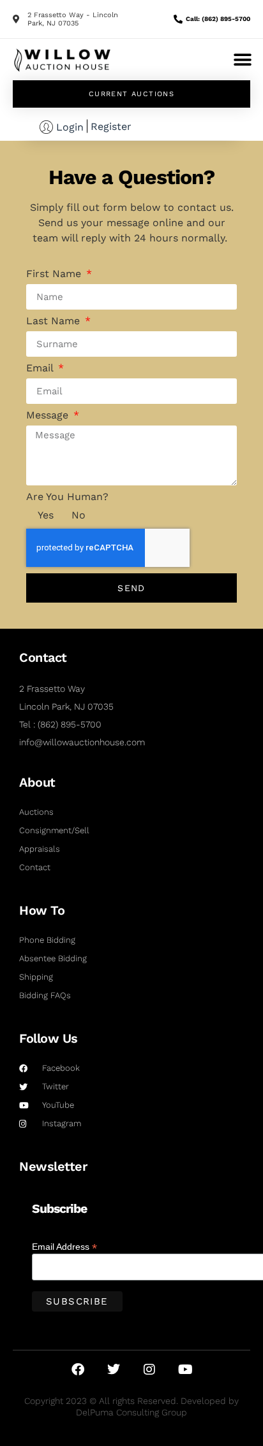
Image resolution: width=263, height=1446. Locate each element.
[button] (242, 59)
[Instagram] (149, 1369)
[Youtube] (185, 1369)
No (78, 515)
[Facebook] (78, 1369)
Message (48, 415)
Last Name (54, 321)
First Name (55, 274)
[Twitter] (113, 1369)
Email (41, 368)
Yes (46, 515)
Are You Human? (67, 497)
